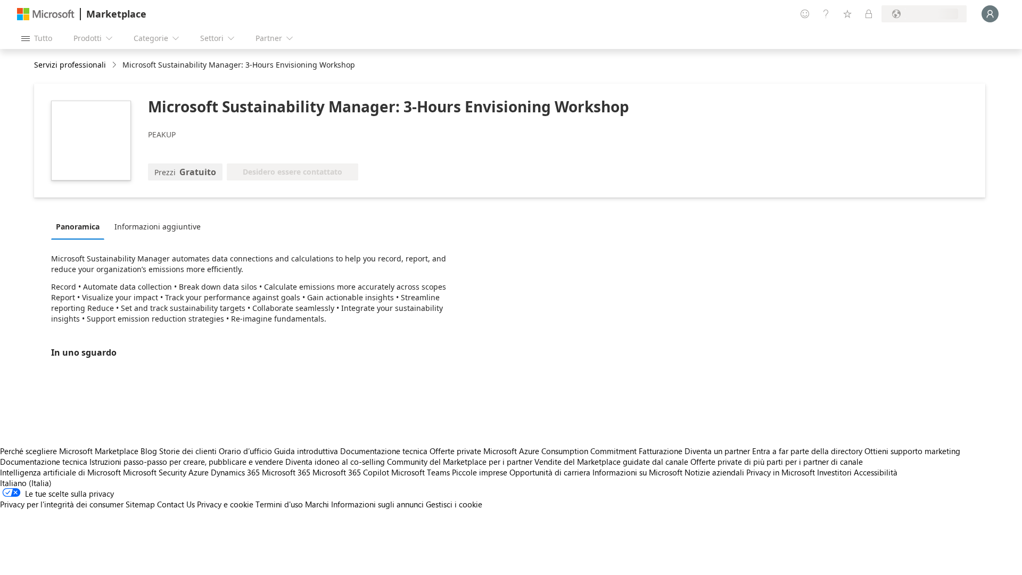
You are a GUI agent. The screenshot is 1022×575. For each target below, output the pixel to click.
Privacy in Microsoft (780, 472)
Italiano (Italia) (26, 483)
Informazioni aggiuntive (157, 226)
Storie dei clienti (188, 451)
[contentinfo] (115, 65)
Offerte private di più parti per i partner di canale (776, 461)
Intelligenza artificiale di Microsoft (60, 472)
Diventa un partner (717, 451)
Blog (149, 451)
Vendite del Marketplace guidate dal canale (611, 461)
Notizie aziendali (714, 472)
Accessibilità (875, 472)
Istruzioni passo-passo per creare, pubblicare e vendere (186, 461)
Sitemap (140, 504)
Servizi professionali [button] (70, 65)
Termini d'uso (279, 504)
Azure (198, 472)
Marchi (317, 504)
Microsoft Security (154, 472)
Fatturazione (660, 451)
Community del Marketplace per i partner (459, 461)
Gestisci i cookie (454, 504)
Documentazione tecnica (383, 451)
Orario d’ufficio (245, 451)
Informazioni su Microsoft (637, 472)
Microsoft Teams (420, 472)
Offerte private (455, 451)
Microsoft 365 (286, 472)
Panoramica (78, 226)
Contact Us (176, 504)
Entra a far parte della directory (807, 451)
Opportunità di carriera (549, 472)
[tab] (80, 226)
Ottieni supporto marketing (912, 451)
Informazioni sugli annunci (377, 504)
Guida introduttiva (306, 451)
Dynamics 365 (235, 472)
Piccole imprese (479, 472)
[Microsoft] (46, 14)
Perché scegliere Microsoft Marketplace (69, 451)
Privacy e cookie (225, 504)
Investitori (834, 472)
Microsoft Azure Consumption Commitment (561, 451)
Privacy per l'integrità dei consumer (61, 504)
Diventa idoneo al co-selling (335, 461)
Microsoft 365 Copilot (350, 472)
